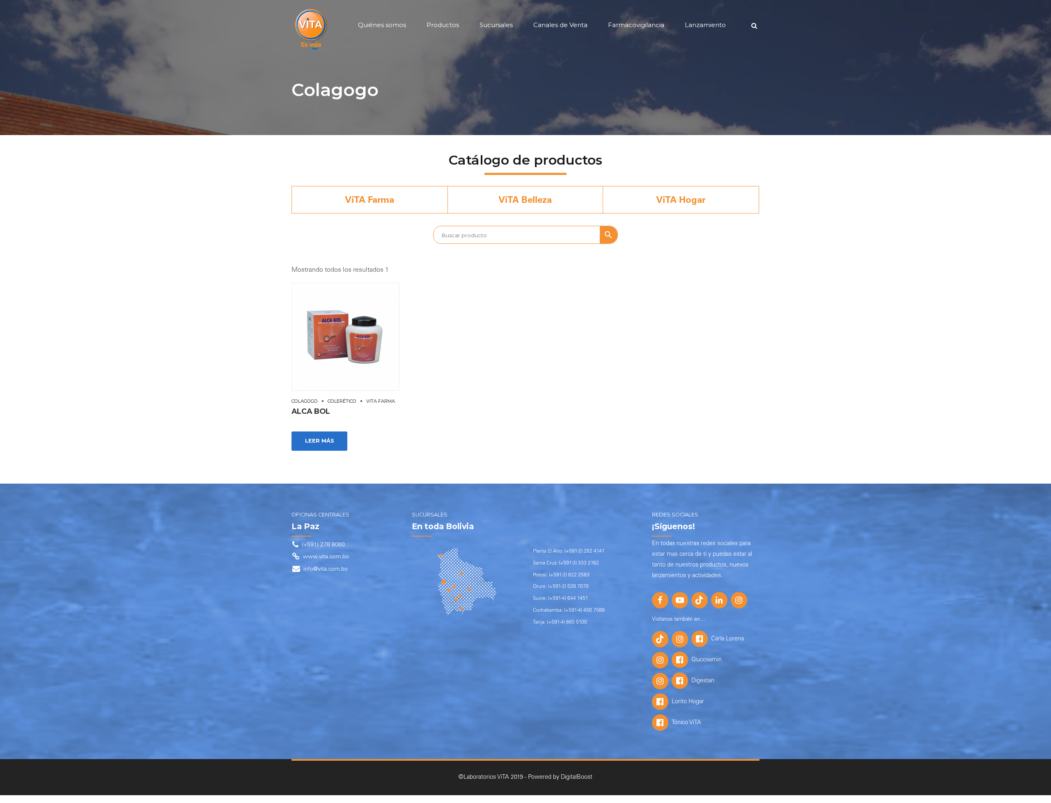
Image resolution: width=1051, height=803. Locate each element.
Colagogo (304, 401)
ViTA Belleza (525, 200)
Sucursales (496, 25)
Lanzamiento (705, 25)
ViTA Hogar (681, 200)
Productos (443, 25)
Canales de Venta (560, 25)
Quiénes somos (382, 25)
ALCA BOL (310, 411)
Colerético (342, 401)
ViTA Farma (369, 200)
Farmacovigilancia (636, 25)
